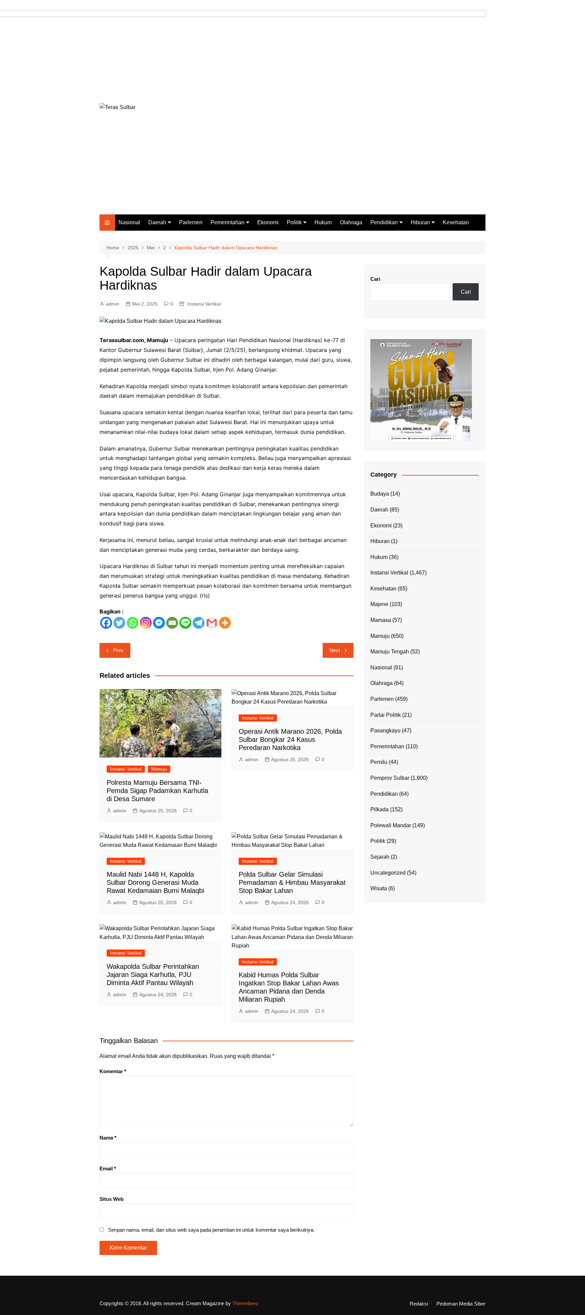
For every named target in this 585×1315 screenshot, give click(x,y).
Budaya (379, 494)
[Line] (185, 623)
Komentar (113, 1071)
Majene (379, 604)
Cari (375, 279)
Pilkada (379, 809)
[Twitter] (119, 623)
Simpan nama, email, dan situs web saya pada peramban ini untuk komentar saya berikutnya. (211, 1230)
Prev (118, 650)
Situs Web (112, 1199)
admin (112, 304)
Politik (294, 222)
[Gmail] (212, 623)
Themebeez (245, 1303)
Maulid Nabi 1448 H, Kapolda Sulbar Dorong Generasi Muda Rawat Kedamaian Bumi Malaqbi (155, 882)
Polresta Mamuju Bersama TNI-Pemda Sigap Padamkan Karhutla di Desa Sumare (157, 790)
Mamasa (380, 620)
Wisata (378, 888)
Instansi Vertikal (204, 304)
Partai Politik (385, 715)
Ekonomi (268, 222)
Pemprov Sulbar (389, 778)
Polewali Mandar (390, 825)
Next (334, 650)
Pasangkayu (385, 730)
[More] (225, 623)
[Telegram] (198, 623)
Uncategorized (388, 873)
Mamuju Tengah (389, 651)
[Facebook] (106, 623)
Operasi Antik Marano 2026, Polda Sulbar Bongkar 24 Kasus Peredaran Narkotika (290, 739)
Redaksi (419, 1304)
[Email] (172, 623)
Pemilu (378, 762)
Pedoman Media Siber (460, 1304)
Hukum (323, 222)
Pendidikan (384, 222)
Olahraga (351, 222)
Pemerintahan (227, 222)
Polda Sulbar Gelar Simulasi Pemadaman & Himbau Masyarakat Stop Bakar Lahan (292, 882)
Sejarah (379, 857)
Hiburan (420, 222)
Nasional (129, 222)
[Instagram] (146, 623)
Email (108, 1168)
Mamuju (159, 769)
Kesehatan (456, 222)
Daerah (157, 222)
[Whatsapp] (132, 623)
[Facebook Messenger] (159, 623)
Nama (108, 1138)
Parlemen (190, 222)
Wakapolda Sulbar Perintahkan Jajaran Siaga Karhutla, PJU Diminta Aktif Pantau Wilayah (153, 974)
